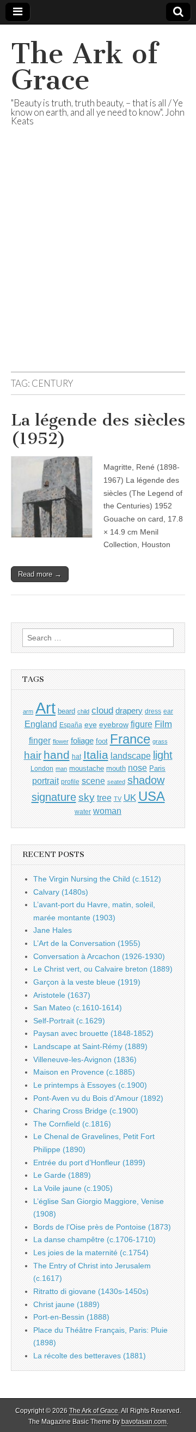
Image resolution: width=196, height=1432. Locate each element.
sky (86, 797)
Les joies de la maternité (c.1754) (91, 1252)
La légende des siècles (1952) (98, 429)
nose (137, 767)
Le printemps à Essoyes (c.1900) (90, 1085)
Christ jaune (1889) (66, 1304)
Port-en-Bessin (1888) (71, 1317)
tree (104, 797)
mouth (116, 768)
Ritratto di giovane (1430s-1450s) (91, 1291)
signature (54, 797)
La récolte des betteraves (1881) (89, 1355)
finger (40, 740)
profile (70, 782)
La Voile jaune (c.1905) (73, 1188)
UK (130, 797)
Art (45, 708)
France (130, 739)
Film (163, 724)
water (83, 812)
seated (116, 781)
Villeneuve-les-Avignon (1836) (85, 1059)
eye (90, 724)
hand (57, 754)
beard (66, 711)
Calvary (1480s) (60, 892)
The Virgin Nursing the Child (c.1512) (97, 878)
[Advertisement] (98, 262)
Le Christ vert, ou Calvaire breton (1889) (103, 968)
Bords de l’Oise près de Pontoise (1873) (102, 1227)
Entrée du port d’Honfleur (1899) (89, 1162)
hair (32, 755)
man (61, 768)
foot (102, 741)
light (163, 755)
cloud (102, 710)
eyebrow (113, 724)
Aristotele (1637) (61, 995)
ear (168, 711)
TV (117, 798)
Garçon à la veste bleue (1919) (86, 982)
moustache (86, 768)
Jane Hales (52, 930)
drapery (129, 710)
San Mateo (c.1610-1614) (77, 1007)
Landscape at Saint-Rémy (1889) (90, 1046)
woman (107, 811)
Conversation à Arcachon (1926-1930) (99, 956)
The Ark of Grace (84, 67)
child (83, 711)
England (40, 724)
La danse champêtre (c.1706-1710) (94, 1239)
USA (151, 796)
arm (28, 711)
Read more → (40, 574)
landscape (131, 755)
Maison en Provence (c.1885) (84, 1072)
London (41, 768)
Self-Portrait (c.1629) (69, 1020)
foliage (82, 740)
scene (93, 781)
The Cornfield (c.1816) (72, 1123)
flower (61, 741)
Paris (157, 768)
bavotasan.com (144, 1421)
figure (141, 724)
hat (76, 756)
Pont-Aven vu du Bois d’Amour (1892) (98, 1098)
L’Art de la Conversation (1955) (86, 943)
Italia (95, 754)
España (70, 725)
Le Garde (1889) (62, 1175)
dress (153, 711)
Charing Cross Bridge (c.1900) (85, 1110)
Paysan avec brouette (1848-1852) (93, 1033)
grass (160, 741)
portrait (45, 781)
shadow (145, 780)
